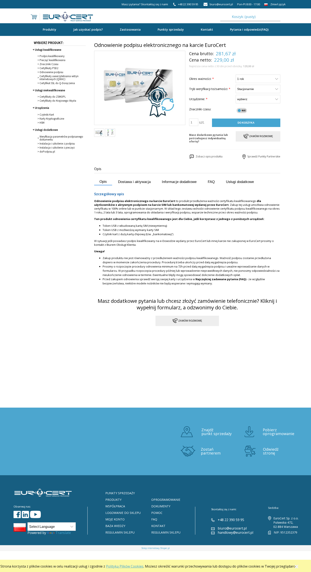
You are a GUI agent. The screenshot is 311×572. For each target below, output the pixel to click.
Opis (103, 182)
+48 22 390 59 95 (231, 519)
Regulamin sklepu (120, 532)
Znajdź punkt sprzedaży (216, 431)
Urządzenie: (198, 99)
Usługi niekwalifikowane (50, 90)
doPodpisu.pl (47, 151)
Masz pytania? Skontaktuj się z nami (145, 4)
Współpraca (115, 506)
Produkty (113, 500)
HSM (42, 122)
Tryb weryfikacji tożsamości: (209, 89)
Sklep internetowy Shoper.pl (155, 548)
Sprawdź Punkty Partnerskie (263, 156)
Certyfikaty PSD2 (49, 68)
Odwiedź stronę (270, 451)
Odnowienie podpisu (51, 72)
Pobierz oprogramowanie (278, 431)
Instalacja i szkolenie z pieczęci (57, 147)
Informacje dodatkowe (179, 182)
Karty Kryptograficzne (52, 118)
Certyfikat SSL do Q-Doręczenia (57, 83)
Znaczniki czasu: (200, 109)
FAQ (211, 182)
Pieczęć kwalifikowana (52, 60)
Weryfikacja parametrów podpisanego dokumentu (61, 138)
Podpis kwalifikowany (52, 56)
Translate (63, 532)
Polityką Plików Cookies (124, 566)
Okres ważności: (201, 79)
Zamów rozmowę (190, 320)
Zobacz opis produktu (208, 156)
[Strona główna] (62, 14)
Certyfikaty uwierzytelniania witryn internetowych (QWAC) (59, 78)
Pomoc (156, 513)
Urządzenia (42, 108)
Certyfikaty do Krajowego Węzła (58, 100)
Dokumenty (160, 506)
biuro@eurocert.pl (232, 528)
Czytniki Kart (47, 114)
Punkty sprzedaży (171, 29)
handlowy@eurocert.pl (235, 532)
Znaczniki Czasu (49, 64)
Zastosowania (130, 29)
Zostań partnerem (211, 451)
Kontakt (207, 29)
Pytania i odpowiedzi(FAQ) (249, 29)
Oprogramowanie (165, 500)
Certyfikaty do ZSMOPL (53, 96)
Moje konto (115, 519)
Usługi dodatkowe (46, 130)
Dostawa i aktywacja (134, 182)
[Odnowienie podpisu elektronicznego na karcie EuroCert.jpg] (99, 133)
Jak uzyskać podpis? (88, 29)
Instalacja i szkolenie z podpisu (57, 143)
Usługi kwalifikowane (48, 50)
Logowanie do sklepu (123, 513)
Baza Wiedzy (115, 526)
